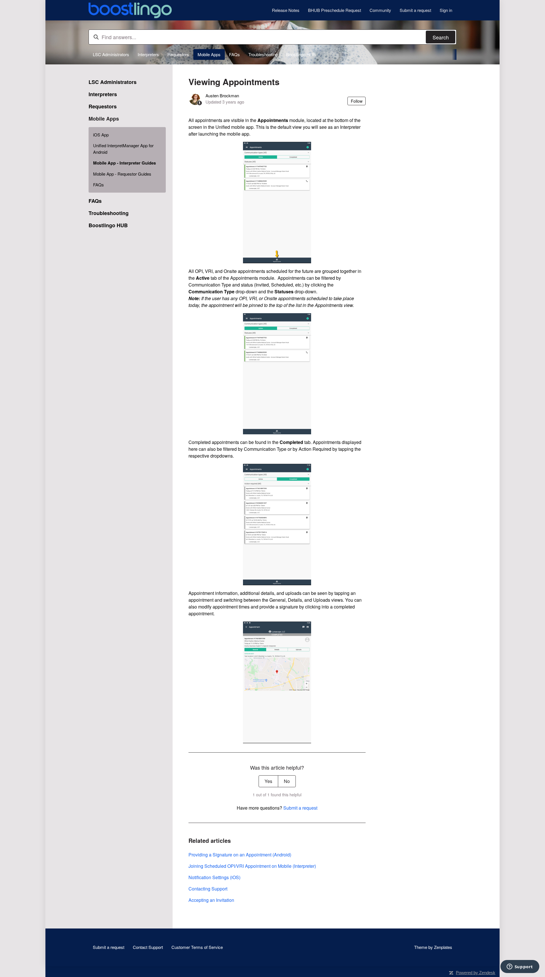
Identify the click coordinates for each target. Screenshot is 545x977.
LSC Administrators (111, 54)
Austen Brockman (222, 95)
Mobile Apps (209, 54)
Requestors (178, 54)
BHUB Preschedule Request (334, 10)
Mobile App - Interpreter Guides (124, 163)
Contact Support (148, 947)
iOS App (101, 135)
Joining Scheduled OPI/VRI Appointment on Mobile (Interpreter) (252, 866)
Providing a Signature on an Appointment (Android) (239, 854)
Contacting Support (207, 888)
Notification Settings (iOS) (214, 877)
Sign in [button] (446, 10)
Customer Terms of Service (197, 947)
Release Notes (285, 10)
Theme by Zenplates (433, 947)
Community (380, 10)
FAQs (234, 54)
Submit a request (415, 10)
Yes (268, 781)
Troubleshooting (263, 54)
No (287, 781)
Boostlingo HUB (301, 54)
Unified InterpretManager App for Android (123, 148)
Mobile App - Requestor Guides (122, 174)
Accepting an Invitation (211, 900)
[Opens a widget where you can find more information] (519, 967)
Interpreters (148, 54)
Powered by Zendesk (475, 972)
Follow (356, 101)
